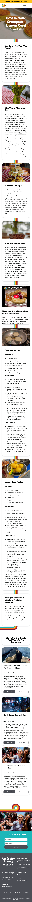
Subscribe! (16, 847)
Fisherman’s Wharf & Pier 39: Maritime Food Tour (15, 667)
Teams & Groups (8, 873)
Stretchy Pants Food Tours (13, 898)
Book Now (9, 691)
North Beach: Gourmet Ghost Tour (15, 716)
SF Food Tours (22, 858)
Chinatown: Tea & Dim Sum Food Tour (14, 767)
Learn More (24, 692)
